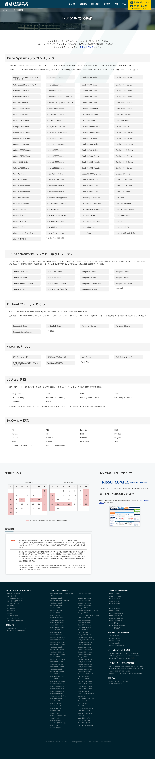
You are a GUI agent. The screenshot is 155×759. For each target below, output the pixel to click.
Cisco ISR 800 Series (90, 102)
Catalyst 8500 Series (124, 77)
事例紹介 (107, 4)
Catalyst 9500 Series (21, 90)
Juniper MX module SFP (91, 283)
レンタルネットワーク (66, 742)
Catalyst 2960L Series (55, 138)
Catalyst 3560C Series (124, 144)
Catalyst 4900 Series (21, 168)
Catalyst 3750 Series (90, 150)
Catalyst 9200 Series (55, 85)
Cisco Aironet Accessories (92, 203)
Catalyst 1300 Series (21, 96)
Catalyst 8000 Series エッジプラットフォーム (25, 78)
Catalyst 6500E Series (55, 168)
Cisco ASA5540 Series (21, 191)
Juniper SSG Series (55, 271)
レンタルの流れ (11, 596)
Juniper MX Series (20, 277)
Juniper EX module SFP (56, 283)
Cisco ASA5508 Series (55, 185)
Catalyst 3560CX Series (22, 150)
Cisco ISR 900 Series (21, 120)
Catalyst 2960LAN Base (91, 126)
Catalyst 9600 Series (55, 90)
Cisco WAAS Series (123, 215)
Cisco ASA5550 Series (55, 191)
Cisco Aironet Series (21, 203)
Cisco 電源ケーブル (54, 227)
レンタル (72, 4)
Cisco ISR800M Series (90, 114)
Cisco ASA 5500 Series (56, 179)
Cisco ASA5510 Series (90, 185)
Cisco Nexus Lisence (21, 197)
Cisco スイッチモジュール (91, 221)
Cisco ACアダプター (123, 227)
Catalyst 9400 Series (124, 85)
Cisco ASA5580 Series (90, 191)
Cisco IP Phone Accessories (92, 209)
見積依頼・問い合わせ (13, 594)
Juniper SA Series (54, 277)
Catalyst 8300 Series (90, 77)
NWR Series (86, 357)
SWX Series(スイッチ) (124, 357)
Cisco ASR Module (123, 173)
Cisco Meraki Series (123, 203)
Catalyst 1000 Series (90, 90)
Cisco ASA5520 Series (124, 185)
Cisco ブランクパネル (55, 233)
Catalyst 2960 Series (21, 126)
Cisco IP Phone (53, 209)
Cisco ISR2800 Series (55, 108)
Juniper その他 (19, 289)
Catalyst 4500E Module (91, 162)
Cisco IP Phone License (125, 209)
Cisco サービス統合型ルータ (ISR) (60, 102)
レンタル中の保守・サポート (16, 601)
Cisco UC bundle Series (56, 215)
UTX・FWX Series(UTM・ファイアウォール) (25, 364)
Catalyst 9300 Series (90, 85)
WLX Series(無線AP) (55, 363)
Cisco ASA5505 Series (124, 179)
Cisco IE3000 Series (20, 162)
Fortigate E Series (54, 326)
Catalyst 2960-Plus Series (57, 132)
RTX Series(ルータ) (20, 357)
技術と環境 (95, 4)
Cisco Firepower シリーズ (92, 197)
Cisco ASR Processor (21, 179)
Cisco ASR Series (19, 173)
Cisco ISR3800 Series (124, 108)
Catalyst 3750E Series (55, 156)
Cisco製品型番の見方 (115, 684)
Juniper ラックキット (124, 283)
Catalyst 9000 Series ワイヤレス (59, 96)
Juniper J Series (122, 277)
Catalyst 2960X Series (124, 132)
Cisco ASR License (123, 191)
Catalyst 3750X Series (124, 150)
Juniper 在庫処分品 (89, 289)
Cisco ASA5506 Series (21, 185)
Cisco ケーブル (19, 227)
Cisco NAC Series (88, 215)
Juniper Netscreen (89, 277)
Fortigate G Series (123, 326)
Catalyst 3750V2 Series (22, 156)
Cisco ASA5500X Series (90, 179)
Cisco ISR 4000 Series (55, 114)
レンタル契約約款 (12, 615)
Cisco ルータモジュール (56, 221)
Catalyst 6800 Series (124, 168)
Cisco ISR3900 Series (21, 114)
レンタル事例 (11, 608)
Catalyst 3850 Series (124, 156)
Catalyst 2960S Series (124, 126)
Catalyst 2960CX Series (22, 138)
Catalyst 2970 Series (90, 138)
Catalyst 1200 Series (124, 90)
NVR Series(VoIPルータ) (56, 357)
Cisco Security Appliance (57, 197)
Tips (124, 4)
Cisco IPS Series (19, 209)
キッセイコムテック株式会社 (16, 631)
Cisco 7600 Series (123, 120)
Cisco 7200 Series (54, 120)
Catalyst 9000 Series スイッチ (24, 85)
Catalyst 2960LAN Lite (56, 126)
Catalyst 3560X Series (21, 144)
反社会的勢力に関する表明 (15, 620)
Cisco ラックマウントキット (24, 233)
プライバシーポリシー (13, 618)
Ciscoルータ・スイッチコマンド (119, 681)
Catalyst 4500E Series (55, 162)
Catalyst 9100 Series (90, 96)
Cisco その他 (86, 233)
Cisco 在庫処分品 (19, 239)
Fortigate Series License (22, 332)
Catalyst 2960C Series (21, 132)
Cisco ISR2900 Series (90, 108)
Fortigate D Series (20, 326)
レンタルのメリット (13, 603)
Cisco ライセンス (19, 221)
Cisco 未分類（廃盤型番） (126, 233)
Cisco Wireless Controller (57, 203)
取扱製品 (83, 4)
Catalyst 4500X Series (124, 162)
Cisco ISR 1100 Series (124, 114)
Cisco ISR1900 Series (21, 108)
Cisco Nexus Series (20, 102)
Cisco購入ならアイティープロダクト (18, 628)
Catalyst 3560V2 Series (56, 144)
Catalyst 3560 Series (124, 138)
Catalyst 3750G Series (90, 156)
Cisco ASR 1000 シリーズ (56, 173)
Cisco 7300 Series (88, 120)
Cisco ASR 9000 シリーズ (91, 173)
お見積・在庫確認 (86, 47)
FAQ (116, 4)
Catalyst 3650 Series (55, 150)
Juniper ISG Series (20, 271)
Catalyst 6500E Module (91, 168)
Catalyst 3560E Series (90, 144)
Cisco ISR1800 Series (124, 102)
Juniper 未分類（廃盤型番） (58, 289)
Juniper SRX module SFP (23, 283)
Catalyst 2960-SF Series (91, 132)
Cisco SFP (120, 221)
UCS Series (120, 197)
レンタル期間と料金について (16, 598)
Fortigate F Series (89, 326)
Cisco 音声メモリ (19, 215)
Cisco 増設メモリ (88, 227)
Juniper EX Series (123, 271)
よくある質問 (11, 611)
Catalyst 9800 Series (124, 96)
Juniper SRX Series (89, 271)
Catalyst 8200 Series (55, 77)
